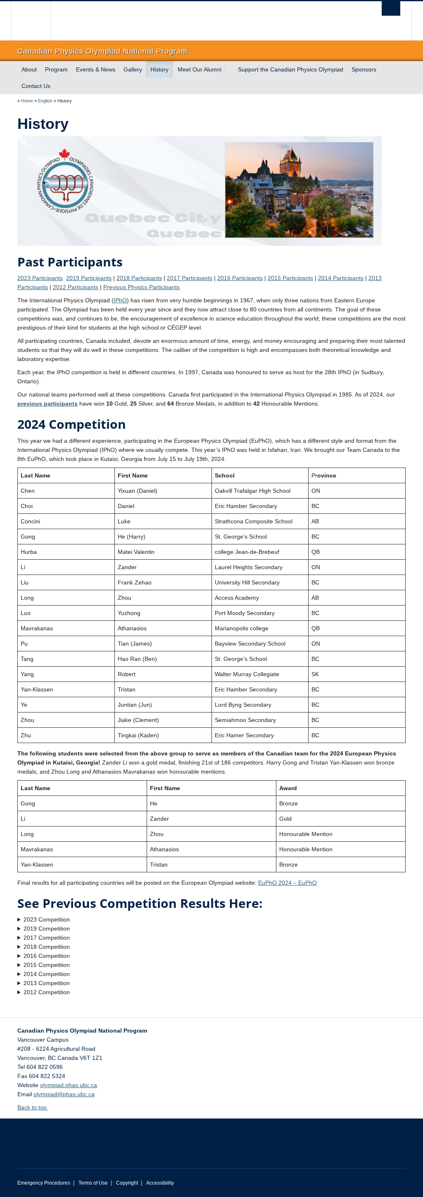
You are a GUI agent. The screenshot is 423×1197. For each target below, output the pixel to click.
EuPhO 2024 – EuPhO (287, 882)
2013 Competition (47, 983)
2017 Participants (189, 278)
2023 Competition (47, 919)
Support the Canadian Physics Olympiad (290, 69)
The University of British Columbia (37, 20)
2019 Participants (89, 278)
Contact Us (35, 86)
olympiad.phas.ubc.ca (68, 1085)
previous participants (47, 403)
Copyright (127, 1183)
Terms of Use (93, 1183)
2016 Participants (240, 278)
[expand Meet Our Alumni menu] (229, 69)
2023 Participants (40, 278)
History (159, 69)
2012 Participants (75, 287)
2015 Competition (47, 965)
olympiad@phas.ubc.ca (64, 1094)
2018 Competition (47, 946)
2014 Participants (341, 278)
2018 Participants (139, 278)
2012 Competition (47, 992)
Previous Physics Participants (141, 287)
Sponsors (364, 69)
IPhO (120, 300)
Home (27, 100)
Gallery (133, 69)
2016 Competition (47, 955)
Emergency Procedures (43, 1183)
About (29, 69)
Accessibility (160, 1183)
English (45, 100)
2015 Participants (290, 278)
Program (56, 69)
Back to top (32, 1107)
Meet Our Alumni (199, 69)
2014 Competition (47, 974)
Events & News (95, 69)
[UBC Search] (391, 8)
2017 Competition (47, 937)
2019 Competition (47, 928)
